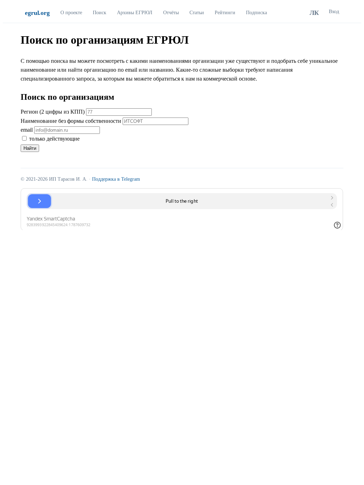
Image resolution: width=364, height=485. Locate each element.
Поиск (99, 12)
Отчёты (171, 12)
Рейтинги (225, 12)
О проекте (71, 12)
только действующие (54, 139)
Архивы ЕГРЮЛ (134, 12)
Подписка (256, 12)
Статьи (196, 12)
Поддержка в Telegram (116, 179)
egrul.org (37, 12)
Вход (334, 11)
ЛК (314, 12)
